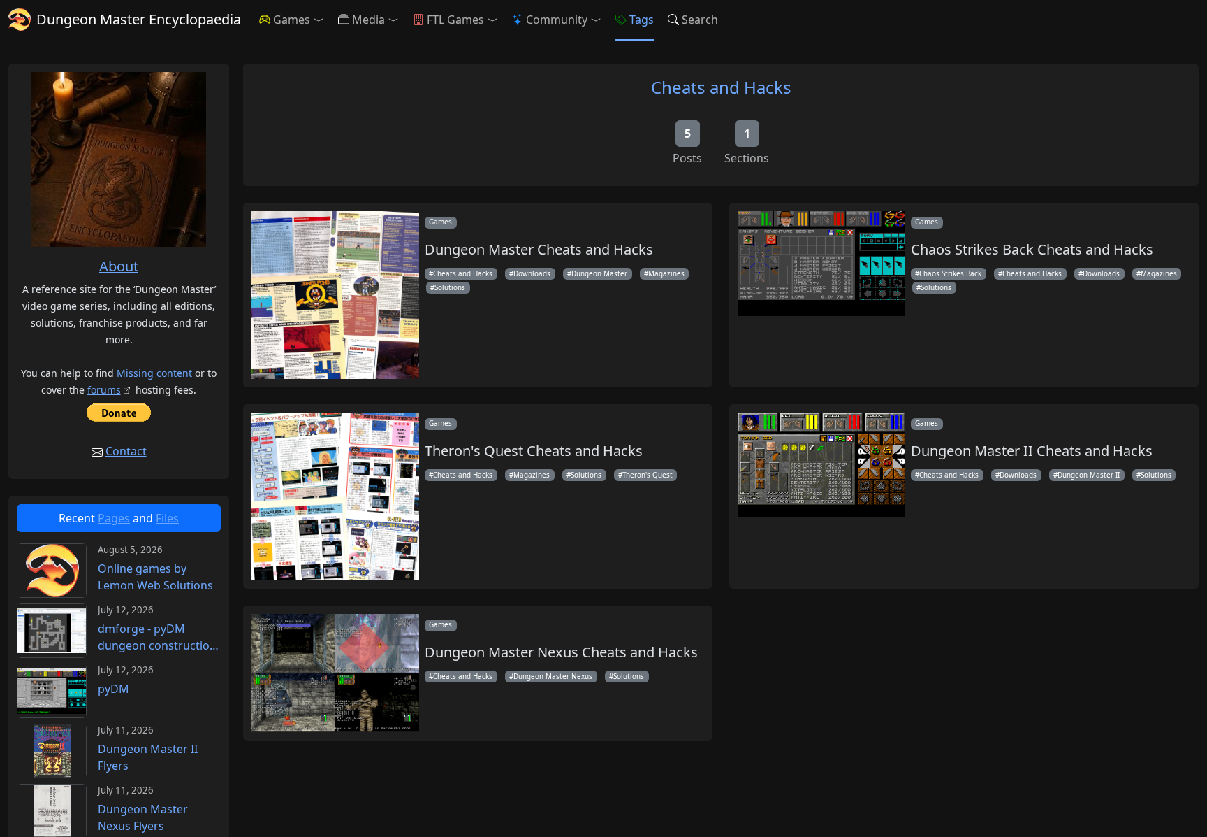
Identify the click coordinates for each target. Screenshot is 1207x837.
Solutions (449, 287)
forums (104, 389)
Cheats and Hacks (721, 87)
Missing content (154, 373)
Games (291, 19)
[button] (321, 19)
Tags (641, 19)
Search (700, 19)
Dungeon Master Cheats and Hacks (539, 249)
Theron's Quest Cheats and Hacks (534, 451)
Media (368, 19)
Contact (126, 451)
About (118, 266)
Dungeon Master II (1089, 475)
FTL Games (455, 19)
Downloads (531, 273)
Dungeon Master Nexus (552, 676)
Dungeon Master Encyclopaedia (138, 19)
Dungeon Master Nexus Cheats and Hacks (561, 652)
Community (556, 19)
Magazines (666, 273)
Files (167, 518)
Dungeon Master (599, 273)
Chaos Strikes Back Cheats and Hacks (1032, 249)
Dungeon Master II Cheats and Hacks (1032, 451)
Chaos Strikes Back (950, 273)
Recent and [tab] (119, 518)
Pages (114, 518)
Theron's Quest (647, 475)
